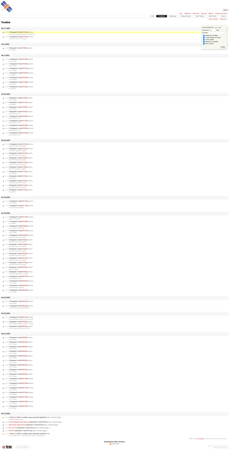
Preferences (187, 13)
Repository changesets (211, 42)
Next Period (223, 19)
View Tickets (200, 16)
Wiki (152, 16)
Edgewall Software (23, 447)
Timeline (162, 16)
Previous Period (213, 19)
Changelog (172, 16)
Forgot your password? (221, 13)
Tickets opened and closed (213, 37)
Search (223, 16)
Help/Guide (196, 13)
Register (211, 13)
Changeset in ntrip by (19, 32)
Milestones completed (211, 35)
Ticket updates (209, 40)
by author (205, 32)
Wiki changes (209, 44)
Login (180, 13)
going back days (210, 30)
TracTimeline (199, 439)
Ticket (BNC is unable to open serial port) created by (27, 434)
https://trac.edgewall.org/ (221, 447)
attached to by (34, 422)
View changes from (208, 27)
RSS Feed (115, 444)
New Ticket (212, 16)
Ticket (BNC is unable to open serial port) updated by (33, 417)
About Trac (204, 13)
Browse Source (186, 16)
